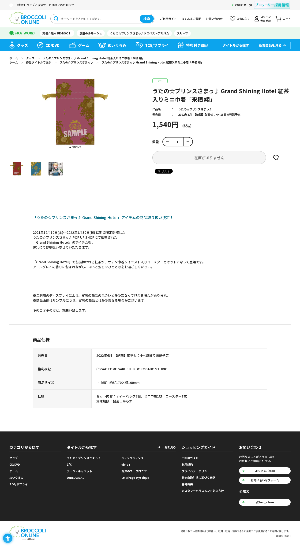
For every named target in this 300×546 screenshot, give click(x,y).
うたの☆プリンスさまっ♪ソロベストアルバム (139, 33)
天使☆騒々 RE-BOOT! (56, 33)
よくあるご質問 (191, 19)
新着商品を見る (270, 45)
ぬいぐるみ (117, 45)
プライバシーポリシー (196, 471)
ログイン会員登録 (265, 18)
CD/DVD (52, 45)
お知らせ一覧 (243, 5)
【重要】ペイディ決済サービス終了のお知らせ (44, 5)
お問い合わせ (214, 19)
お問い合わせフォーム (265, 480)
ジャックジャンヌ (132, 458)
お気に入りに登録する (276, 157)
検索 (146, 18)
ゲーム (83, 45)
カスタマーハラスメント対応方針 (203, 491)
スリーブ (182, 33)
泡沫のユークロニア (134, 471)
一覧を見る (169, 447)
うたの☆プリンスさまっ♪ (195, 109)
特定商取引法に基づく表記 (198, 477)
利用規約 (187, 464)
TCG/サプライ (157, 45)
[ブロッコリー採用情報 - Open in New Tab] (272, 2)
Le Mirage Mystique (135, 477)
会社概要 (187, 484)
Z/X (69, 464)
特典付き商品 (197, 45)
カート (287, 18)
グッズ (22, 45)
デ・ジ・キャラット (79, 471)
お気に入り (243, 18)
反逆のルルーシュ (90, 33)
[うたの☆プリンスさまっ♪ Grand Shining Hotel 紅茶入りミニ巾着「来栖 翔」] (16, 169)
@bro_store (265, 502)
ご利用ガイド (168, 19)
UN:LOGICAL (75, 477)
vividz (125, 464)
